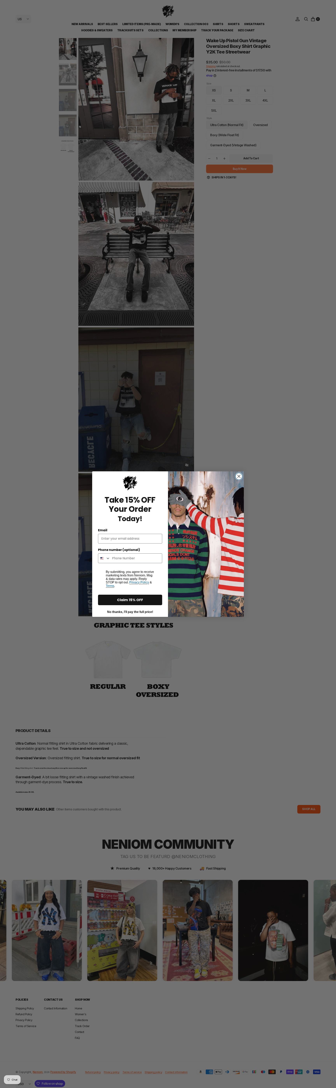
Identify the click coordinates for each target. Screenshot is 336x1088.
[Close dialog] (238, 476)
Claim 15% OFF (130, 599)
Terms (110, 585)
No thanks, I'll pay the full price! (130, 612)
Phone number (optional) (119, 550)
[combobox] (104, 558)
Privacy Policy (139, 582)
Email (102, 530)
